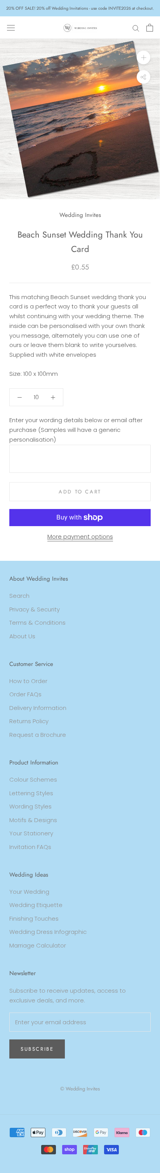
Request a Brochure (37, 735)
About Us (22, 636)
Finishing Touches (34, 918)
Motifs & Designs (33, 820)
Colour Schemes (33, 779)
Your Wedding (29, 892)
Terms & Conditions (37, 622)
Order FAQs (25, 694)
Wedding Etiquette (36, 905)
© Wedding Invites (80, 1088)
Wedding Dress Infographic (48, 932)
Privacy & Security (34, 609)
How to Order (28, 681)
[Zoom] (143, 57)
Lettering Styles (31, 793)
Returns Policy (29, 721)
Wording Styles (30, 806)
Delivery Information (37, 708)
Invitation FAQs (30, 847)
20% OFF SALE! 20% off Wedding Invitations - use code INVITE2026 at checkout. (80, 8)
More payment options (80, 536)
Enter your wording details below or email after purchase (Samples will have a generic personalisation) (76, 430)
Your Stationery (31, 833)
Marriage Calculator (37, 945)
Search (19, 596)
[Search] (135, 27)
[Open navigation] (11, 28)
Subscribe (37, 1049)
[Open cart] (149, 28)
